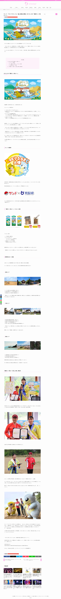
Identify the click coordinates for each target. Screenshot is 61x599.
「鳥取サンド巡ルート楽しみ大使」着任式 (15, 66)
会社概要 (14, 596)
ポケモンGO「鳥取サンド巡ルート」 (15, 61)
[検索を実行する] (56, 14)
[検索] (56, 0)
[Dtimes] (30, 4)
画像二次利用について (36, 596)
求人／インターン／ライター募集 (43, 596)
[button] (7, 556)
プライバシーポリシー (19, 596)
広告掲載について (29, 596)
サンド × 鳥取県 (12, 62)
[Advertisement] (50, 22)
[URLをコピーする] (38, 556)
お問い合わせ (24, 596)
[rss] (55, 0)
